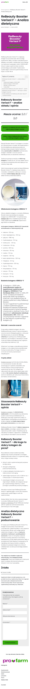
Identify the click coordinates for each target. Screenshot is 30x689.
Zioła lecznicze (5, 672)
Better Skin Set (15, 173)
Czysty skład (6, 87)
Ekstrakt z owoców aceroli (9, 85)
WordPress (21, 687)
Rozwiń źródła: (6, 572)
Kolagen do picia (6, 362)
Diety (2, 673)
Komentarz (6, 622)
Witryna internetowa (9, 616)
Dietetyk (6, 27)
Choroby (3, 675)
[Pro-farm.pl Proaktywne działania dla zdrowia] (5, 2)
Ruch (2, 677)
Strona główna (5, 9)
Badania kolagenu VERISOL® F (11, 83)
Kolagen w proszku (6, 412)
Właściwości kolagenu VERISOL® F (12, 82)
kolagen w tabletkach (7, 503)
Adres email (6, 610)
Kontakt (3, 684)
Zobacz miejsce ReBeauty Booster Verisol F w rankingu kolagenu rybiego (15, 137)
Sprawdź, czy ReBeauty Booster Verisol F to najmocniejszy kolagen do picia (15, 128)
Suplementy (4, 670)
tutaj (12, 491)
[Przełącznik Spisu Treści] (25, 77)
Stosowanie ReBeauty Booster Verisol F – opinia (14, 88)
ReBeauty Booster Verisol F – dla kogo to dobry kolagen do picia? (14, 91)
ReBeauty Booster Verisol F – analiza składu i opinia (13, 79)
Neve (7, 687)
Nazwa (5, 603)
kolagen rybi (5, 218)
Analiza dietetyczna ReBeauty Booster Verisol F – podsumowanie (14, 94)
